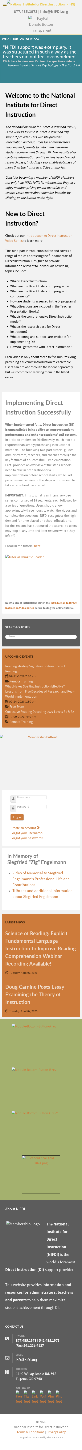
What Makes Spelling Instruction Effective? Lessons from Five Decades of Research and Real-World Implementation (39, 691)
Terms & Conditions (30, 1432)
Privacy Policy (56, 1432)
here (37, 546)
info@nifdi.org (26, 1360)
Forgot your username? (27, 833)
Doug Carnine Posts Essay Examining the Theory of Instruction (34, 994)
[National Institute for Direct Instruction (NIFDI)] (41, 4)
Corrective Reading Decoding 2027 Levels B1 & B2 (39, 712)
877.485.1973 (25, 11)
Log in (17, 817)
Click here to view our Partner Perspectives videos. (38, 61)
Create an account (24, 828)
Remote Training (21, 681)
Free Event (16, 707)
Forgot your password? (27, 838)
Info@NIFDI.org (54, 11)
